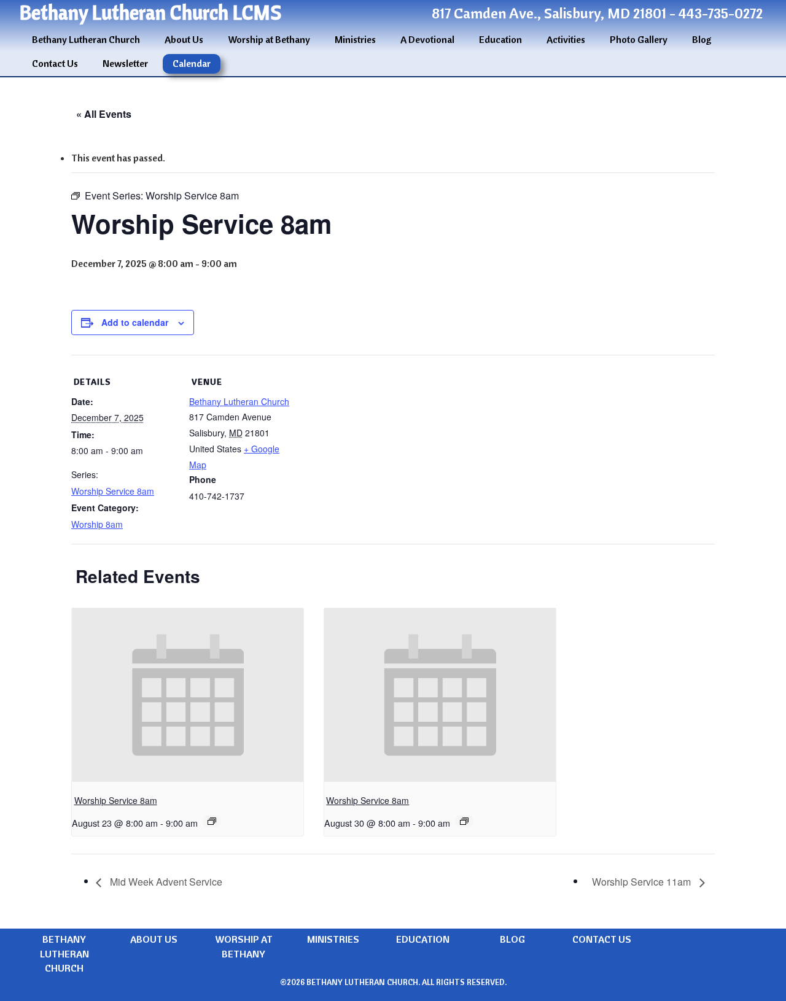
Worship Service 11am (642, 882)
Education (500, 39)
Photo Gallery (638, 39)
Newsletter (125, 63)
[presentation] (187, 695)
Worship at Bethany (269, 39)
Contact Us (55, 63)
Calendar (192, 63)
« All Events (103, 114)
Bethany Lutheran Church (86, 39)
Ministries (355, 39)
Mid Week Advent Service (164, 882)
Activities (566, 39)
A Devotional (427, 39)
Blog (702, 39)
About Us (184, 39)
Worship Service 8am (112, 491)
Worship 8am (97, 524)
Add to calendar (134, 322)
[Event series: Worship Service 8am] (212, 821)
